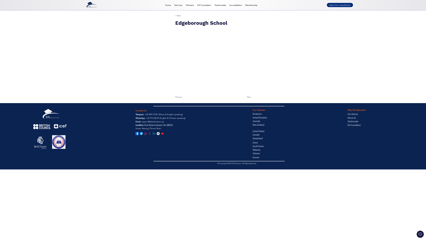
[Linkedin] (154, 133)
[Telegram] (141, 133)
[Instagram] (145, 133)
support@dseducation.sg (152, 121)
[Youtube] (162, 133)
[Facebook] (137, 133)
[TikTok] (149, 133)
